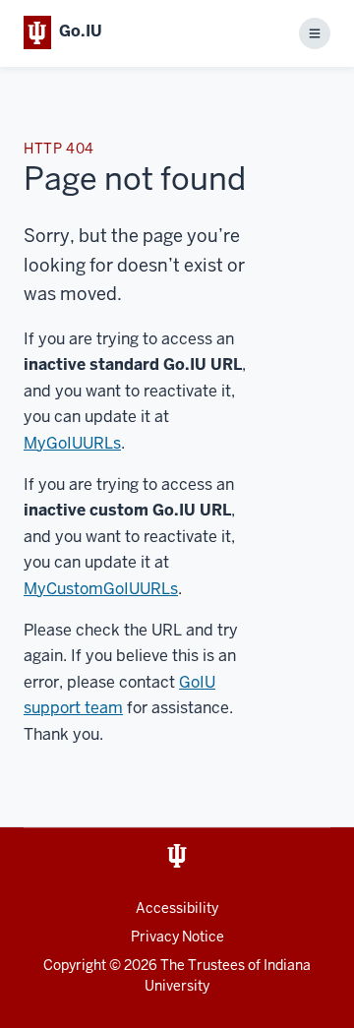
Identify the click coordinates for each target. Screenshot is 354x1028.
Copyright (74, 965)
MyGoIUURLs (72, 443)
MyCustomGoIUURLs (101, 588)
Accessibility (177, 908)
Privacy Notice (177, 936)
